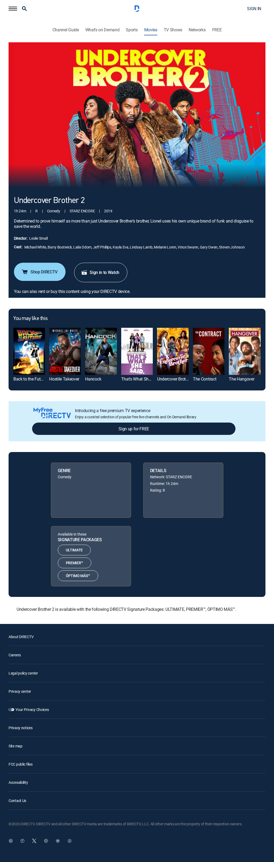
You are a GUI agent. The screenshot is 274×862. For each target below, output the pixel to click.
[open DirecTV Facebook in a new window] (22, 841)
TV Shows (173, 30)
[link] (29, 351)
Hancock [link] (93, 379)
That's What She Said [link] (140, 379)
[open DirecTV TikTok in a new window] (69, 841)
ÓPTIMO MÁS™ (78, 575)
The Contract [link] (204, 379)
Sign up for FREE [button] (134, 429)
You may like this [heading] (30, 318)
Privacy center (20, 691)
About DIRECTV (21, 636)
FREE (217, 30)
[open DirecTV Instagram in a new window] (46, 841)
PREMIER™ (74, 562)
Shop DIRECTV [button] (44, 272)
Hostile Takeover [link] (64, 379)
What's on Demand (102, 30)
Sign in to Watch (104, 272)
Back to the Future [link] (29, 379)
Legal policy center (23, 673)
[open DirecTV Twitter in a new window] (34, 841)
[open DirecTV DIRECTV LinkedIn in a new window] (11, 841)
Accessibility (18, 782)
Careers (15, 654)
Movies (150, 30)
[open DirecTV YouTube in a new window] (58, 841)
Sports (132, 30)
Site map (15, 745)
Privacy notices (21, 727)
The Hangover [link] (241, 379)
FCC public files (21, 764)
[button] (13, 8)
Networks (197, 30)
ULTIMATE (74, 549)
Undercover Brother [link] (174, 379)
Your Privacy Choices (32, 709)
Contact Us (17, 800)
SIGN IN (254, 9)
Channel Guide (65, 30)
